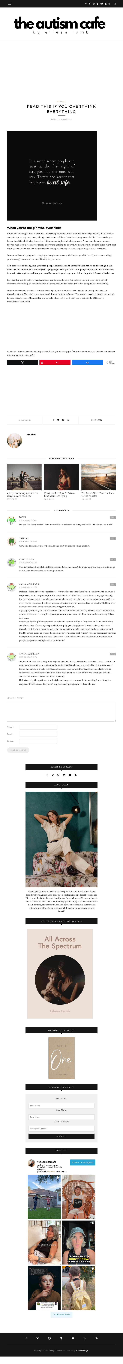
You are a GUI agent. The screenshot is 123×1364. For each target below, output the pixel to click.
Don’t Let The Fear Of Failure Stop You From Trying (59, 494)
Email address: (61, 1121)
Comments (25, 420)
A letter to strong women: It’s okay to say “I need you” (22, 494)
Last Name (61, 1110)
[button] (44, 1197)
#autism (51, 1171)
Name (10, 727)
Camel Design (82, 1350)
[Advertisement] (61, 70)
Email (10, 734)
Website (10, 741)
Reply (113, 517)
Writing (61, 101)
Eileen (98, 420)
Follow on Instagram (82, 1162)
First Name (61, 1098)
